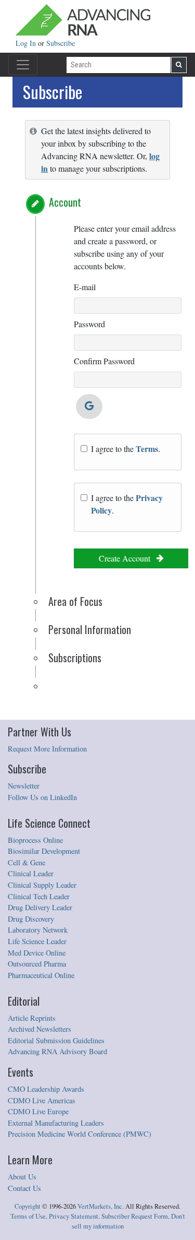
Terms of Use (28, 1216)
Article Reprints (32, 1018)
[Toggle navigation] (22, 64)
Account (65, 202)
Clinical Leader (31, 873)
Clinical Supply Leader (42, 885)
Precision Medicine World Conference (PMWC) (79, 1134)
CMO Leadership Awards (46, 1089)
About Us (22, 1177)
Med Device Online (37, 953)
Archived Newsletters (39, 1029)
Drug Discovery (31, 919)
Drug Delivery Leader (40, 907)
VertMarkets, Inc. (100, 1206)
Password (89, 323)
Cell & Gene (26, 862)
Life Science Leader (37, 941)
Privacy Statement (73, 1216)
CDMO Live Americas (41, 1100)
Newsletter (24, 786)
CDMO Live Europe (38, 1111)
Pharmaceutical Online (41, 975)
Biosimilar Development (44, 851)
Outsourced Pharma (37, 964)
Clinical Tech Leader (39, 896)
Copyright (28, 1206)
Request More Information (47, 749)
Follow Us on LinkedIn (42, 797)
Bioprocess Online (35, 840)
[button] (35, 204)
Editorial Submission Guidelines (56, 1040)
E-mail (85, 286)
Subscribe (60, 43)
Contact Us (24, 1188)
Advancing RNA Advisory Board (57, 1051)
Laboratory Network (38, 930)
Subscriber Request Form (134, 1216)
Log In (27, 43)
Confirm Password (104, 360)
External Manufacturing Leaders (56, 1123)
